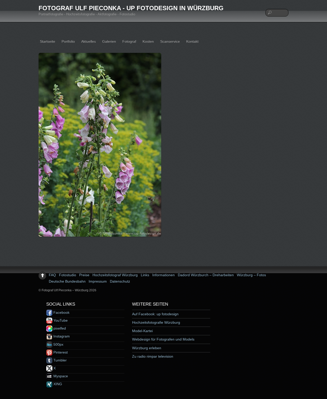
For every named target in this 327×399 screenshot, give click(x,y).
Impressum (98, 281)
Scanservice (170, 41)
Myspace (60, 376)
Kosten (148, 41)
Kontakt (192, 41)
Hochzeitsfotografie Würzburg (156, 322)
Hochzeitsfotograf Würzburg (115, 275)
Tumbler (59, 360)
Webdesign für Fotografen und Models (163, 339)
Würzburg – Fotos (251, 275)
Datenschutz (120, 281)
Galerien (109, 41)
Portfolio (68, 41)
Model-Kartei (142, 331)
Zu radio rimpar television (152, 356)
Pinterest (60, 352)
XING (57, 384)
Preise (84, 275)
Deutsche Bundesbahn (67, 281)
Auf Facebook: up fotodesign (155, 314)
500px (57, 344)
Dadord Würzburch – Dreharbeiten (206, 275)
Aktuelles (88, 41)
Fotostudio (67, 275)
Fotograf (129, 41)
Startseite (47, 41)
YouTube (60, 320)
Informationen (163, 275)
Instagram (61, 336)
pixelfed (59, 328)
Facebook (60, 312)
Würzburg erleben (146, 348)
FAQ (52, 275)
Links (145, 275)
